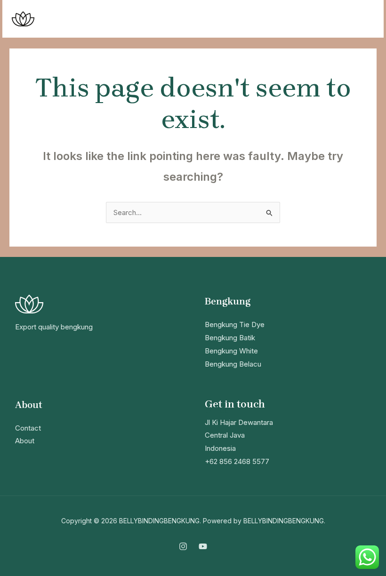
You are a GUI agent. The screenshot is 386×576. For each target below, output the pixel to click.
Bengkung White (231, 350)
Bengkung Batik (230, 337)
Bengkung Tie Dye (235, 324)
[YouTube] (203, 546)
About (24, 440)
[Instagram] (183, 546)
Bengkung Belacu (233, 364)
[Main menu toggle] (364, 19)
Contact (28, 428)
